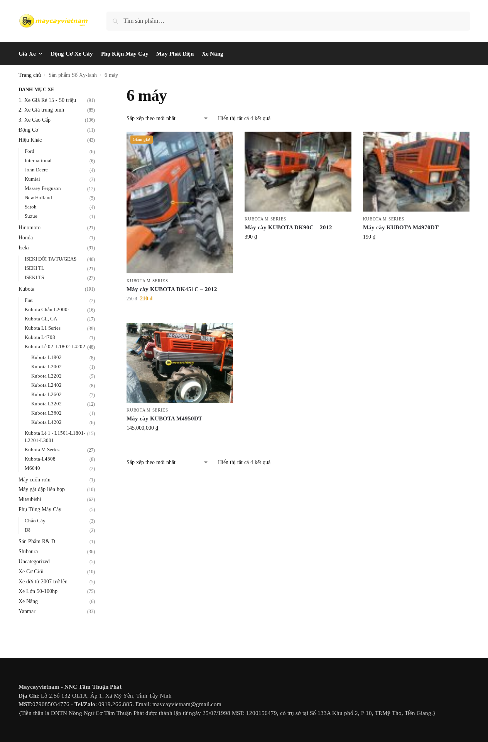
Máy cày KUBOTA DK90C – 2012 (288, 227)
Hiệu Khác (30, 140)
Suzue (31, 216)
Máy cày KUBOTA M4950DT (164, 418)
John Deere (36, 170)
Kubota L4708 (40, 337)
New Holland (38, 197)
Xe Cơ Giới (31, 571)
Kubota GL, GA (41, 319)
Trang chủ (30, 75)
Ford (29, 151)
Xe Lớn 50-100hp (38, 591)
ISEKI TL (34, 268)
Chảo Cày (35, 520)
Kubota (26, 289)
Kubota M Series (147, 280)
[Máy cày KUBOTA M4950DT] (180, 363)
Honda (26, 238)
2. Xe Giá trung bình (41, 110)
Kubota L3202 (46, 404)
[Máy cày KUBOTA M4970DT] (416, 172)
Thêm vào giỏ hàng (179, 315)
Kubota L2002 (46, 366)
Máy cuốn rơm (35, 480)
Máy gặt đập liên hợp (42, 489)
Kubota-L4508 (40, 459)
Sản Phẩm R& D (37, 541)
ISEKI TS (34, 277)
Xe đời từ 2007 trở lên (43, 581)
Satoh (31, 207)
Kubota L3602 (46, 413)
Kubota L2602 (46, 394)
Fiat (29, 300)
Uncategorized (34, 561)
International (38, 160)
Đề (27, 530)
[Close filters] (97, 90)
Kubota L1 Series (43, 328)
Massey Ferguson (43, 188)
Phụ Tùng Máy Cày (40, 509)
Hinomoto (30, 227)
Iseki (24, 248)
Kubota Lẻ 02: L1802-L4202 (55, 346)
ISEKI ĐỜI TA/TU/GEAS (50, 259)
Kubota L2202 (46, 376)
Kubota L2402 (46, 385)
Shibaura (28, 551)
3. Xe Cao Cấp (35, 120)
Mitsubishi (30, 499)
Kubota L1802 (46, 357)
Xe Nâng (28, 601)
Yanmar (27, 611)
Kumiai (32, 179)
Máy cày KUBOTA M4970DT (401, 227)
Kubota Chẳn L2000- (47, 309)
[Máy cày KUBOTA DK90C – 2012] (298, 172)
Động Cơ (28, 130)
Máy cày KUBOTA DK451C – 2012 (172, 289)
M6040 (32, 468)
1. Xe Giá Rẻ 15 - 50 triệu (47, 100)
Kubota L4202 (46, 422)
